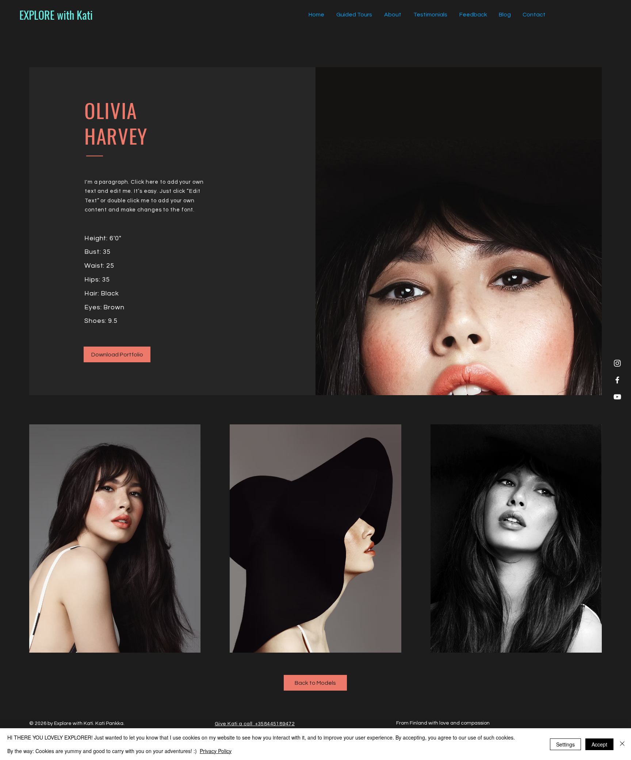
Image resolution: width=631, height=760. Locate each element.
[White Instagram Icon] (617, 363)
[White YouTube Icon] (617, 396)
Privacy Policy (216, 751)
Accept (599, 744)
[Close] (622, 744)
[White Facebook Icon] (617, 380)
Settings (565, 744)
